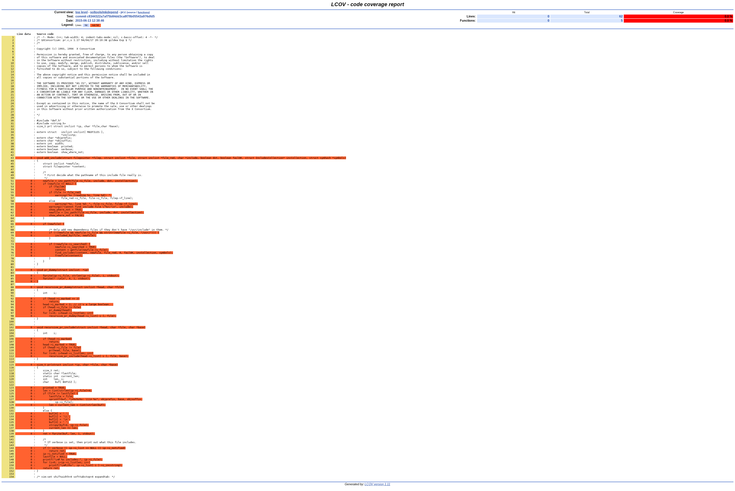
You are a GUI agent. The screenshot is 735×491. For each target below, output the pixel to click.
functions (143, 12)
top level (81, 12)
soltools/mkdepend (104, 12)
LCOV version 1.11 (377, 484)
